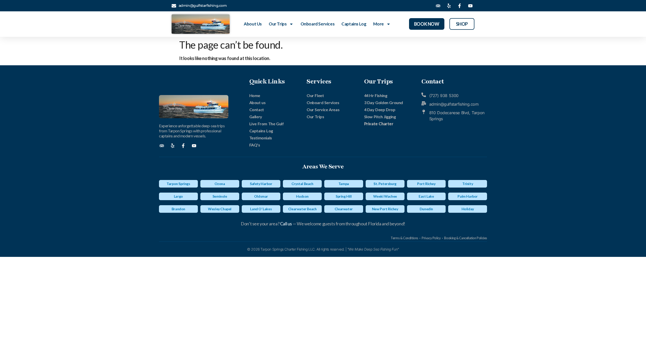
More (378, 23)
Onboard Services (318, 23)
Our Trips (277, 23)
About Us (253, 23)
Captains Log (353, 23)
